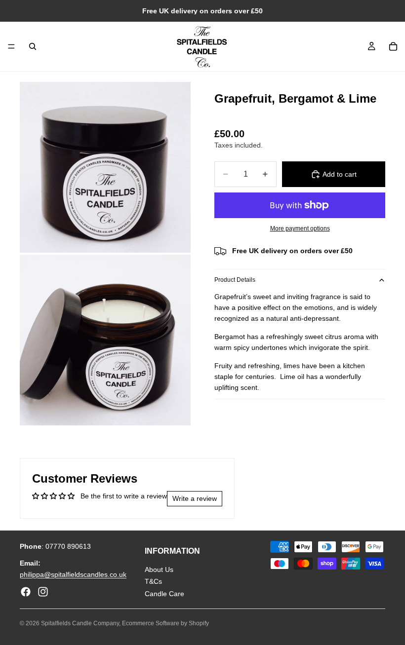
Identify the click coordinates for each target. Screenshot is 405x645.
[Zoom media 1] (105, 167)
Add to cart (340, 174)
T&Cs (153, 582)
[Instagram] (43, 592)
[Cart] (393, 46)
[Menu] (11, 46)
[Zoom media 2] (105, 340)
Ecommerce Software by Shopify (165, 623)
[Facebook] (26, 592)
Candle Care (164, 594)
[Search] (32, 46)
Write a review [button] (194, 498)
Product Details (234, 279)
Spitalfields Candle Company (80, 623)
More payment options (300, 228)
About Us (159, 569)
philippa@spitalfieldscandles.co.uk (73, 574)
